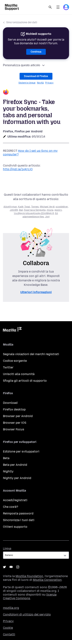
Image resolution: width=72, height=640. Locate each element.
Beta (6, 458)
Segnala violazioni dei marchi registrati (31, 354)
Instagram (17, 567)
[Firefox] (36, 92)
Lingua (7, 548)
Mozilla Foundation (29, 576)
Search (50, 7)
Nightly (8, 471)
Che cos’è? (10, 507)
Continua (36, 51)
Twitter (8, 367)
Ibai (21, 210)
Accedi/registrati (15, 500)
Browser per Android (18, 416)
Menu (58, 7)
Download (10, 403)
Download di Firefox (36, 76)
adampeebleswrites (33, 216)
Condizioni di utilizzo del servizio (27, 614)
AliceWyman (10, 206)
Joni (47, 216)
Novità (40, 82)
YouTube (11, 567)
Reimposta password (18, 513)
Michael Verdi (47, 206)
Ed (56, 213)
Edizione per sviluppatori (21, 451)
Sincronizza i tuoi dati (18, 520)
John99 (14, 210)
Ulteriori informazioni (36, 292)
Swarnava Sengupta (35, 210)
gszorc (58, 210)
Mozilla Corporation (47, 580)
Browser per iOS (14, 422)
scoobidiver (62, 206)
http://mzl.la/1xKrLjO (18, 169)
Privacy (49, 82)
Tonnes (35, 206)
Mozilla (12, 330)
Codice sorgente (15, 361)
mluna (50, 210)
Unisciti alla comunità (19, 374)
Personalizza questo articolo (21, 65)
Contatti (9, 634)
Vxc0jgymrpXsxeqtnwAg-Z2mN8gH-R (34, 213)
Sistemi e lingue (26, 82)
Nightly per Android (17, 478)
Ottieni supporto (15, 526)
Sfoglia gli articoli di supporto (25, 380)
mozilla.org (11, 608)
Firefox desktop (14, 409)
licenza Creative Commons (29, 596)
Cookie (8, 627)
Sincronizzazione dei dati (21, 22)
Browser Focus (13, 429)
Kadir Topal (24, 206)
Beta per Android (15, 464)
